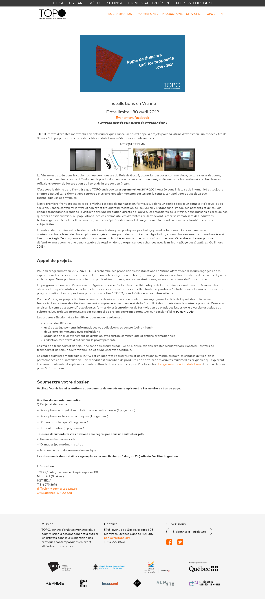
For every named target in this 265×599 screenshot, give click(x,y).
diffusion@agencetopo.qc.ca (57, 488)
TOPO (209, 14)
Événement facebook (132, 117)
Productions (172, 14)
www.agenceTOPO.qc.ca (54, 492)
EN (221, 14)
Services (193, 14)
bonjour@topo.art (117, 537)
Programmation (119, 14)
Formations (147, 14)
